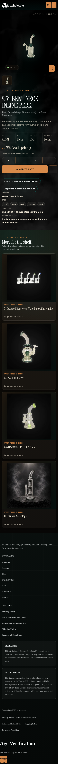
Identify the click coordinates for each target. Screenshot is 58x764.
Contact (5, 597)
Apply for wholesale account (19, 188)
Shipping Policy (9, 629)
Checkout (6, 591)
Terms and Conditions (12, 635)
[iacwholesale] (28, 5)
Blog (4, 574)
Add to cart (26, 169)
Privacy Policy (8, 612)
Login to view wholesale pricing (21, 181)
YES (2, 759)
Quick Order (8, 580)
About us (6, 562)
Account (6, 568)
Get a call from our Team (14, 617)
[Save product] (53, 169)
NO (5, 759)
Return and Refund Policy (14, 623)
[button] (49, 138)
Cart (4, 586)
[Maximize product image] (52, 68)
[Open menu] (54, 5)
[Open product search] (48, 5)
